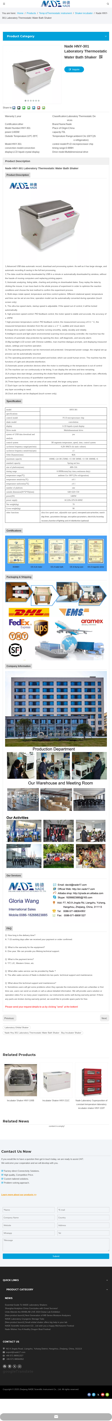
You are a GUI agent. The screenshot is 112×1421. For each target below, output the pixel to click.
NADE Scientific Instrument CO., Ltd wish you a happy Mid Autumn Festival (39, 1326)
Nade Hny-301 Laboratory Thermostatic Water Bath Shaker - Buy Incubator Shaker (43, 1033)
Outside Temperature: (16, 136)
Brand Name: (59, 124)
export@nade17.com (15, 1352)
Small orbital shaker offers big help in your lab (46, 1322)
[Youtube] (103, 1394)
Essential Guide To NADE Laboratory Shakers (26, 1305)
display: (9, 152)
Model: (8, 144)
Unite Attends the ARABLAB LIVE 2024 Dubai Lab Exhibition (32, 1312)
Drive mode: (58, 152)
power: (8, 132)
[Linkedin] (9, 1366)
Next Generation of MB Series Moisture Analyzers (48, 1315)
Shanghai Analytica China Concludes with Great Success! (31, 1308)
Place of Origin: (60, 128)
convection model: (14, 148)
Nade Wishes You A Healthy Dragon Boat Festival (27, 1329)
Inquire (75, 69)
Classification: (59, 116)
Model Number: (13, 128)
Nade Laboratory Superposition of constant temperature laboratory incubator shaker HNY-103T (56, 1104)
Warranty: (10, 116)
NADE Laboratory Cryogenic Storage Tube (24, 1319)
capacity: (57, 132)
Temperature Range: (63, 136)
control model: (59, 144)
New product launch (15, 1315)
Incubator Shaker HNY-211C (20, 1100)
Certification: (11, 124)
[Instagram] (19, 1366)
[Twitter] (14, 1366)
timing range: (59, 148)
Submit (56, 1256)
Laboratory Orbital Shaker (17, 1027)
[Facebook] (4, 1366)
